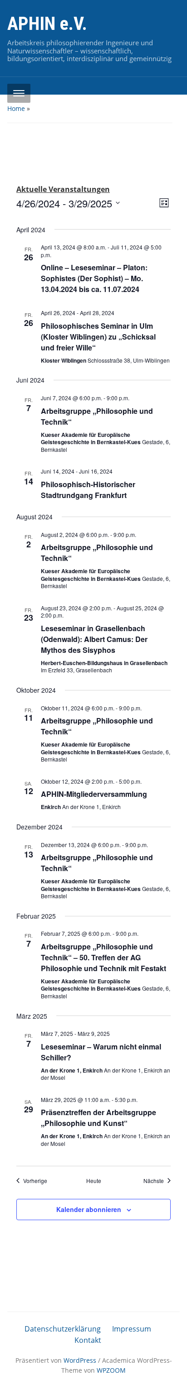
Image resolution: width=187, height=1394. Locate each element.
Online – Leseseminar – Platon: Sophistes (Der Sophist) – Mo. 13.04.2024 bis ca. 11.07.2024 (94, 278)
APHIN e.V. (47, 23)
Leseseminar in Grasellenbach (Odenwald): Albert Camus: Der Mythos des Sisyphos (94, 639)
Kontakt (87, 1340)
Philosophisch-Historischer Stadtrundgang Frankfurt (88, 489)
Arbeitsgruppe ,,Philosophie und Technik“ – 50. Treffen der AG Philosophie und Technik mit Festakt (103, 957)
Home (16, 108)
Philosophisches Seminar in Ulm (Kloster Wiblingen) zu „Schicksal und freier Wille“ (98, 337)
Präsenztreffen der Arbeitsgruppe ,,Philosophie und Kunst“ (98, 1117)
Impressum (131, 1329)
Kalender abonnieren (88, 1209)
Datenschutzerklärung (63, 1329)
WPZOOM (111, 1370)
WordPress (80, 1360)
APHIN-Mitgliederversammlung (94, 794)
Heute (93, 1180)
